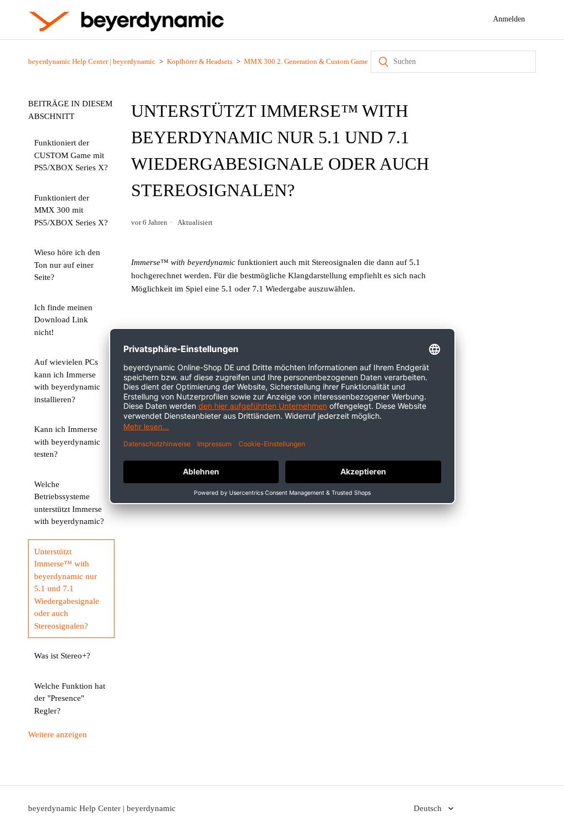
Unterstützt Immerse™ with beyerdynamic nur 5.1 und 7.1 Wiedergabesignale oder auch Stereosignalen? (66, 588)
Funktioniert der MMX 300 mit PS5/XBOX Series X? (71, 210)
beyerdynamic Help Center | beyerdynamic (91, 61)
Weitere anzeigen (57, 734)
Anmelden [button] (509, 19)
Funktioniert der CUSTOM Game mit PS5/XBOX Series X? (71, 155)
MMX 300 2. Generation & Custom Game (306, 61)
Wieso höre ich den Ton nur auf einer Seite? (67, 265)
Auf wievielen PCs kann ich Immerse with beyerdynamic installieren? (67, 381)
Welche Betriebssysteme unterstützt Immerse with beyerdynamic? (69, 503)
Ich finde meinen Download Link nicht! (63, 320)
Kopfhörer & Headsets (199, 61)
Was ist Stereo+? (62, 655)
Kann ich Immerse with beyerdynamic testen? (67, 441)
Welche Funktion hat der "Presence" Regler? (69, 698)
